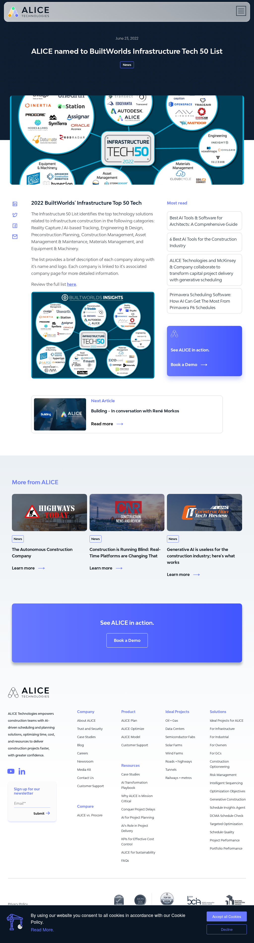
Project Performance (225, 840)
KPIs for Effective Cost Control (137, 841)
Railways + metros (178, 778)
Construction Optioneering (219, 764)
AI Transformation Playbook (134, 785)
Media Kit (84, 770)
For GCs (216, 753)
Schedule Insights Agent (227, 807)
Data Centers (175, 729)
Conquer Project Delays (138, 809)
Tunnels (171, 770)
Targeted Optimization (226, 824)
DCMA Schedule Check (226, 816)
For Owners (218, 745)
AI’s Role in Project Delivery (134, 828)
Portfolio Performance (226, 848)
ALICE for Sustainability (138, 852)
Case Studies (86, 737)
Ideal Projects (177, 712)
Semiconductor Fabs (180, 737)
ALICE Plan (129, 720)
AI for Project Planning (137, 817)
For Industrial (219, 737)
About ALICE (86, 720)
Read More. (42, 929)
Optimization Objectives (227, 791)
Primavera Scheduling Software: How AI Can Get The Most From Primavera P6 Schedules (200, 301)
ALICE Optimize (132, 729)
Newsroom (85, 761)
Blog (80, 745)
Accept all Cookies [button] (226, 916)
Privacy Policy (18, 904)
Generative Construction (228, 799)
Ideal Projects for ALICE (227, 720)
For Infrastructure (222, 729)
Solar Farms (173, 745)
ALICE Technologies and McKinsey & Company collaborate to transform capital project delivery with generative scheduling (203, 270)
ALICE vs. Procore (89, 815)
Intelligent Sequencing (226, 783)
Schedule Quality (222, 832)
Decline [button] (227, 929)
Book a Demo (127, 640)
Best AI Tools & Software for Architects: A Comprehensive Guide (203, 221)
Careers (82, 753)
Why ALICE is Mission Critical (137, 798)
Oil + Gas (171, 720)
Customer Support (90, 786)
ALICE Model (130, 737)
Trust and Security (90, 729)
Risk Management (223, 775)
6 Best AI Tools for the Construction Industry (203, 242)
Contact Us (85, 778)
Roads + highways (178, 761)
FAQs (125, 860)
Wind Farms (174, 753)
